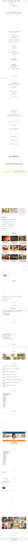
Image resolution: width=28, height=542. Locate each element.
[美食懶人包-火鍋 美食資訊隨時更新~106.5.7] (5, 210)
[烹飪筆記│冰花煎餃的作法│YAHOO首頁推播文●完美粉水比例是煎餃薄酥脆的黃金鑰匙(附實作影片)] (23, 358)
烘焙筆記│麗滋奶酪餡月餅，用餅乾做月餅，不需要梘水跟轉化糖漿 (13, 379)
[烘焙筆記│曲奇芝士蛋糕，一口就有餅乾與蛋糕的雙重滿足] (4, 369)
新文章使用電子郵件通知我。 (5, 300)
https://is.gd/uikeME (7, 314)
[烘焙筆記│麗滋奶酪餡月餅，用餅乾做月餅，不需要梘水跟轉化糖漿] (4, 380)
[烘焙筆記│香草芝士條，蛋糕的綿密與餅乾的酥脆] (4, 367)
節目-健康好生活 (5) (5, 395)
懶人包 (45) (4, 396)
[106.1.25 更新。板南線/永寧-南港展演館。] (14, 210)
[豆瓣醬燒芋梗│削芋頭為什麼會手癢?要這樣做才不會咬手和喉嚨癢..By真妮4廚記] (19, 358)
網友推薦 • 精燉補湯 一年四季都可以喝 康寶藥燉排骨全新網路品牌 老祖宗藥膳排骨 (14, 243)
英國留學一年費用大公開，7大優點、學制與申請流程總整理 (20, 171)
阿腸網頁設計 (15, 539)
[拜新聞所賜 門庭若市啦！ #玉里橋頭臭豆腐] (11, 526)
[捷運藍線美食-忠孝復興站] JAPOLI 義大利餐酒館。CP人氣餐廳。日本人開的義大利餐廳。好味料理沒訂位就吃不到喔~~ (5, 253)
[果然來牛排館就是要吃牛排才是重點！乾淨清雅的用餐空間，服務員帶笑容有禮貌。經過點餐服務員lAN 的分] (23, 520)
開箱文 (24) (4, 405)
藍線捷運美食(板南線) (13, 11)
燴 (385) (4, 403)
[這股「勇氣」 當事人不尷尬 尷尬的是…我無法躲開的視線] (17, 520)
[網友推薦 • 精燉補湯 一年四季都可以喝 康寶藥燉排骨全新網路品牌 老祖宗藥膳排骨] (14, 238)
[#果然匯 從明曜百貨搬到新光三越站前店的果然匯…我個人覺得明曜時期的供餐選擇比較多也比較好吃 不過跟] (5, 526)
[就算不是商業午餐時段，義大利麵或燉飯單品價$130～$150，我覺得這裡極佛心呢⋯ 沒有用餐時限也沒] (17, 526)
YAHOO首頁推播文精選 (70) (6, 394)
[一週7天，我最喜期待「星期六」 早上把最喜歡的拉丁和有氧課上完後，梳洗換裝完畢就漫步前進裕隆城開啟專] (5, 520)
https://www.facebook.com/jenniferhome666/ (8, 226)
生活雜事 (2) (4, 397)
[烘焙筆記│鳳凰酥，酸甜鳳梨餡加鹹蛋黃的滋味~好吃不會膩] (15, 358)
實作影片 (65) (4, 399)
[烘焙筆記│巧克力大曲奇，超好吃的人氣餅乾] (4, 375)
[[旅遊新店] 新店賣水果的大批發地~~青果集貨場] (9, 355)
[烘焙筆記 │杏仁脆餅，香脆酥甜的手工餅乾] (4, 372)
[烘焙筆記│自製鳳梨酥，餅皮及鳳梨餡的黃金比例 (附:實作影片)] (5, 358)
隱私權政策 (15, 541)
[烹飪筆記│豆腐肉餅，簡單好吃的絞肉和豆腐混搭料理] (13, 355)
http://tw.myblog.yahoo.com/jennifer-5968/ (15, 114)
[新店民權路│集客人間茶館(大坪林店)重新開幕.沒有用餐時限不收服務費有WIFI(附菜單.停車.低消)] (19, 355)
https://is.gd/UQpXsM (6, 313)
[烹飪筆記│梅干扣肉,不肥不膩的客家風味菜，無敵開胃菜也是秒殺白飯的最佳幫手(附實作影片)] (23, 355)
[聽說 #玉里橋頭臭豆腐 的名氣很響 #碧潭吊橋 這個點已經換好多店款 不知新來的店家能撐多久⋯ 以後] (23, 526)
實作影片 (11, 3)
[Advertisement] (14, 20)
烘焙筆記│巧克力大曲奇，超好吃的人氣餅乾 (11, 374)
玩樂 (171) (4, 404)
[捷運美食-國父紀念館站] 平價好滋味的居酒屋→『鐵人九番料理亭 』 (22, 252)
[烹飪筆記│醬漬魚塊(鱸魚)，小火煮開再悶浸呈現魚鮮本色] (4, 383)
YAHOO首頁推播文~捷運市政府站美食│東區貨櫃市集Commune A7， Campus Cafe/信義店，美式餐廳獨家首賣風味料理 (14, 262)
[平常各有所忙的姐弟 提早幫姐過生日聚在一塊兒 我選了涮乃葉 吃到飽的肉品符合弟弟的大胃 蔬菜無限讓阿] (11, 520)
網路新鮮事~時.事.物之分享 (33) (6, 393)
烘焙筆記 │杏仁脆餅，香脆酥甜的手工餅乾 (11, 371)
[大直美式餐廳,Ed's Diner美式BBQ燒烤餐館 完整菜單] (9, 358)
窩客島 (2, 228)
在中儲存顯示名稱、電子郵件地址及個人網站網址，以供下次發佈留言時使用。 (12, 296)
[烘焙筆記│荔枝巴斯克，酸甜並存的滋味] (4, 385)
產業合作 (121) (5, 400)
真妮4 (16, 14)
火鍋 (16, 11)
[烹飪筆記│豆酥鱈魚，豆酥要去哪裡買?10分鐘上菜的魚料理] (5, 355)
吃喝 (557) (4, 406)
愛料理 (4, 228)
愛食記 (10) (4, 401)
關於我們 (13, 541)
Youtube (6, 228)
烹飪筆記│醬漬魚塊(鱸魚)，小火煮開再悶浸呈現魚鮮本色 (12, 382)
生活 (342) (4, 402)
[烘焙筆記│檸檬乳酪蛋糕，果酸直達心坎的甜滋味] (4, 378)
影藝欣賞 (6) (4, 398)
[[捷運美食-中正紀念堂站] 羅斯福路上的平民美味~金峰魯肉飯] (22, 210)
